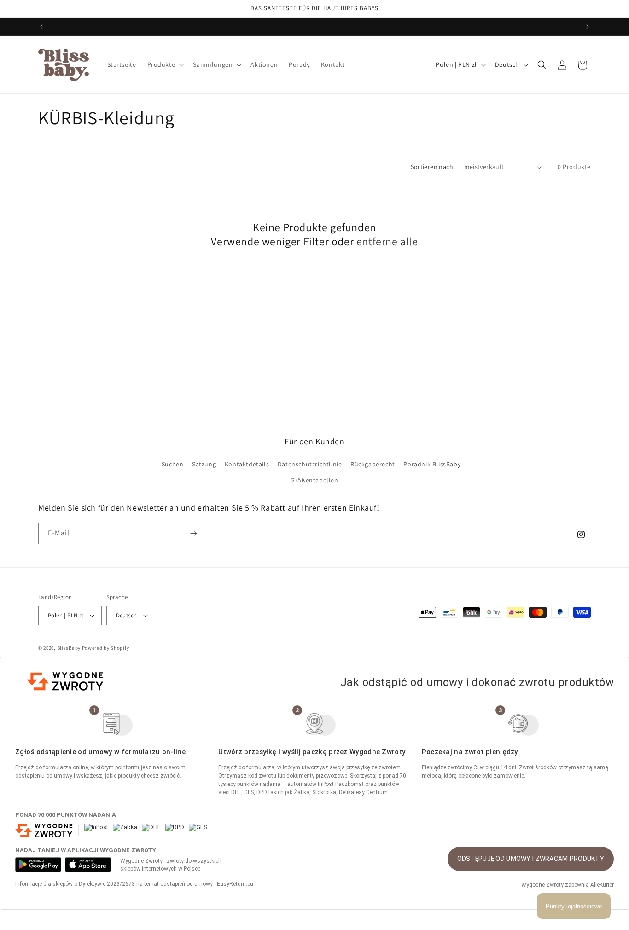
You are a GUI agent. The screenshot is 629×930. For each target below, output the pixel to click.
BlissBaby (69, 648)
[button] (165, 64)
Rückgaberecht (372, 464)
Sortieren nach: (433, 167)
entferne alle (387, 241)
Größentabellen (314, 480)
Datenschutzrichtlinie (310, 464)
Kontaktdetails (247, 464)
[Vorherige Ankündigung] (41, 26)
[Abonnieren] (193, 533)
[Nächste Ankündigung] (587, 26)
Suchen (173, 464)
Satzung (204, 464)
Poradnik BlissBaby (431, 464)
